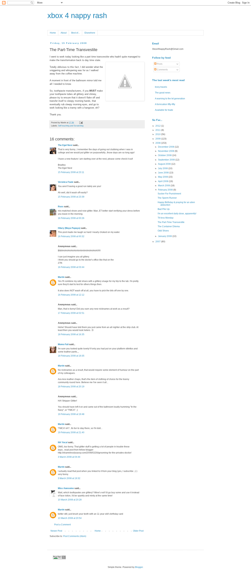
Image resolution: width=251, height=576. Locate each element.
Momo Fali (63, 344)
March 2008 (164, 185)
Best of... (75, 33)
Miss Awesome (66, 488)
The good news (162, 92)
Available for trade (164, 110)
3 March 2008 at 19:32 (69, 478)
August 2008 (164, 164)
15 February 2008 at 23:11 (71, 172)
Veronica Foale (65, 182)
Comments (162, 69)
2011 (158, 130)
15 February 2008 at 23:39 (71, 197)
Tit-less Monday (165, 218)
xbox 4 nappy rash (77, 15)
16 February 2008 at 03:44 (71, 267)
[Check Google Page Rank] (59, 558)
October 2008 (165, 155)
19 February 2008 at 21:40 (71, 432)
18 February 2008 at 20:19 (71, 386)
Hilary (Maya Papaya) (69, 228)
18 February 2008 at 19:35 (71, 356)
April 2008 (163, 181)
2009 (158, 138)
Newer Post (56, 531)
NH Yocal (62, 442)
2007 (158, 241)
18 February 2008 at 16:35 (71, 334)
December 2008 (166, 147)
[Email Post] (80, 122)
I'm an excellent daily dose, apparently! (177, 213)
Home (53, 33)
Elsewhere (90, 33)
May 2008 (163, 177)
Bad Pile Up (164, 209)
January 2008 (165, 236)
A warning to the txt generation (170, 98)
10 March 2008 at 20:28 (70, 499)
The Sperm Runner (167, 198)
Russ (60, 206)
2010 (158, 134)
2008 (158, 143)
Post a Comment (62, 524)
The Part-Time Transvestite (171, 222)
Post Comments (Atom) (74, 536)
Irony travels (161, 87)
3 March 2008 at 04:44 (69, 457)
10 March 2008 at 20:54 (70, 518)
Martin (61, 277)
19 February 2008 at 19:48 (71, 414)
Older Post (138, 531)
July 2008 (163, 168)
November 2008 (166, 151)
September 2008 (166, 159)
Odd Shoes (163, 230)
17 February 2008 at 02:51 (71, 313)
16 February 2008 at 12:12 (71, 295)
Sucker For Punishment (169, 193)
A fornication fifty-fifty (165, 104)
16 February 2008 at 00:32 (71, 236)
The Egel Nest (65, 145)
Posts (159, 64)
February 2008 (165, 189)
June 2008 (163, 172)
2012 (158, 126)
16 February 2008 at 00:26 (71, 218)
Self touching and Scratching (70, 126)
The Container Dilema (169, 226)
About (64, 33)
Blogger (139, 567)
